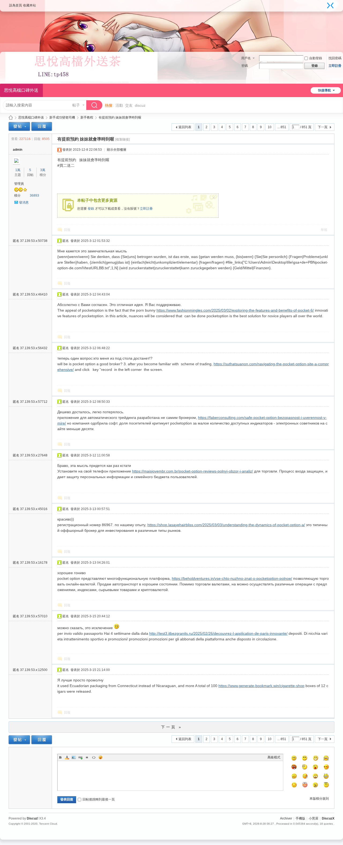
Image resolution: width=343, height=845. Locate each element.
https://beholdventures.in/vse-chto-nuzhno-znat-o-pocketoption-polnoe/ (232, 578)
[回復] (41, 126)
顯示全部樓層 (116, 150)
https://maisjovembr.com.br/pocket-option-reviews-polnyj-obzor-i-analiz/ (192, 471)
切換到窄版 (330, 5)
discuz (140, 105)
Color (67, 757)
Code (93, 757)
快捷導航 (324, 90)
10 (269, 127)
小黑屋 (313, 818)
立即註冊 (335, 66)
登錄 (91, 209)
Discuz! (32, 818)
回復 (67, 230)
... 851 (281, 127)
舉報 (324, 230)
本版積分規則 (319, 798)
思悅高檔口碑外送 (11, 117)
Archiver (286, 818)
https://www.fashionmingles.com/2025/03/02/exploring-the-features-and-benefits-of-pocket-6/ (235, 310)
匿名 (30, 241)
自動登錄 (315, 58)
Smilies (100, 757)
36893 (34, 195)
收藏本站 (29, 5)
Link (80, 757)
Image (73, 757)
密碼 (244, 66)
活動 (119, 105)
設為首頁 (15, 5)
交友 (129, 105)
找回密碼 (335, 58)
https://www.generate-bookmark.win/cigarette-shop (261, 686)
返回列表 (184, 127)
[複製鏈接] (122, 139)
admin (17, 150)
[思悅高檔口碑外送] (81, 80)
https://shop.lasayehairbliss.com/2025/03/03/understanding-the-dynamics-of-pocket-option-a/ (226, 525)
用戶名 (246, 58)
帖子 (76, 105)
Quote (87, 757)
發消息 (24, 202)
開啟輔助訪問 (325, 3)
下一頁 (322, 127)
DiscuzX (328, 818)
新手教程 (86, 117)
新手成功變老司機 (62, 117)
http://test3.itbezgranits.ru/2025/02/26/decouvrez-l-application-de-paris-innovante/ (218, 633)
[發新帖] (19, 126)
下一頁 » (171, 727)
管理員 (19, 184)
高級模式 (273, 757)
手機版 (300, 818)
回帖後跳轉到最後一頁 (99, 799)
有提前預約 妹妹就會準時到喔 (120, 117)
